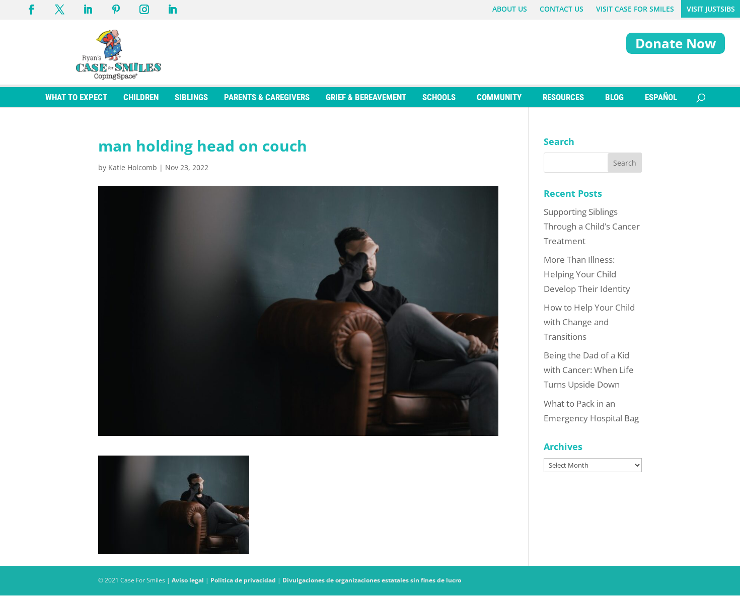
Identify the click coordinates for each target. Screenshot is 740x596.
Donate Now (675, 43)
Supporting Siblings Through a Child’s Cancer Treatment (592, 226)
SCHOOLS (439, 97)
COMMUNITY (499, 97)
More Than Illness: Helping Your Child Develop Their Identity (587, 274)
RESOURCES (563, 97)
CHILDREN (141, 97)
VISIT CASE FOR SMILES (635, 9)
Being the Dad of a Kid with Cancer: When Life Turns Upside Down (589, 369)
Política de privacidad (243, 580)
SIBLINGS (191, 97)
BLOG (614, 97)
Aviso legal (188, 580)
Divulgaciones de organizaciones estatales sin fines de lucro (371, 580)
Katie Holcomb (132, 167)
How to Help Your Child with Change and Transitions (589, 322)
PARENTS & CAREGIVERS (267, 97)
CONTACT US (561, 9)
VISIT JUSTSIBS (711, 9)
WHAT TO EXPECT (76, 97)
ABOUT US (509, 9)
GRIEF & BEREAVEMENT (366, 97)
